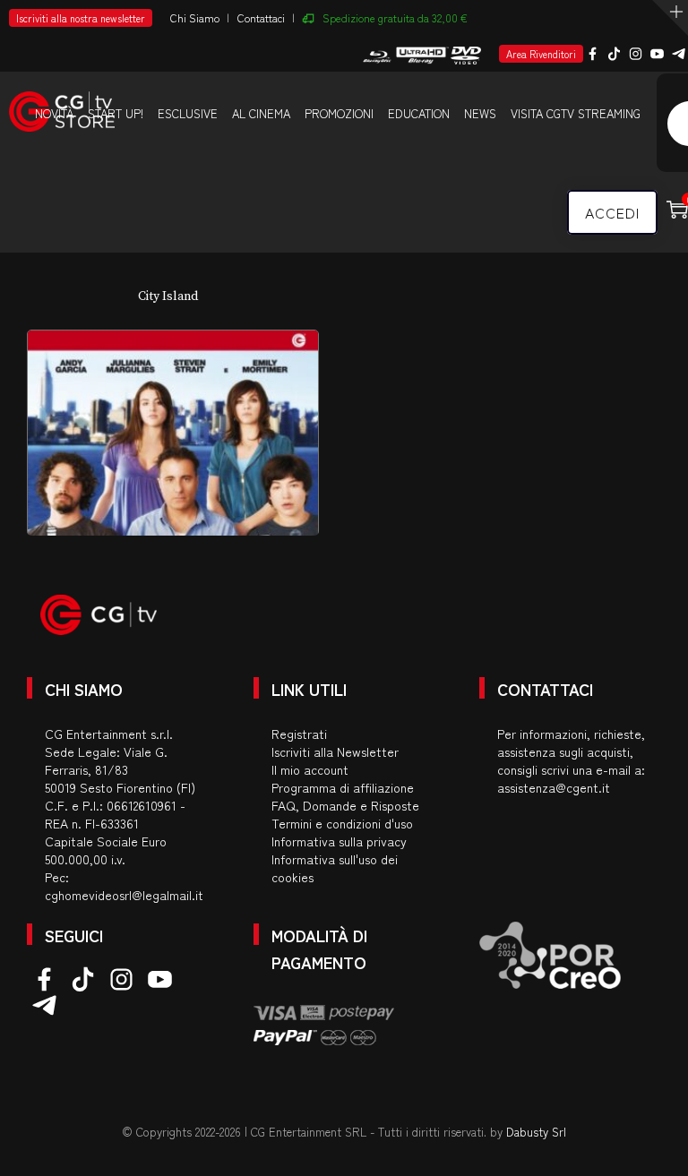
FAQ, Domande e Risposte (345, 805)
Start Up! (115, 113)
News (480, 113)
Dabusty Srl (536, 1131)
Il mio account (309, 769)
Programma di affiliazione (342, 787)
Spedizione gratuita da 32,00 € (395, 17)
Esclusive (188, 113)
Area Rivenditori (541, 54)
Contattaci (261, 17)
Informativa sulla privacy (339, 841)
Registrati (299, 734)
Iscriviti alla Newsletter (335, 751)
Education (419, 113)
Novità (54, 113)
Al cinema (261, 113)
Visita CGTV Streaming (576, 113)
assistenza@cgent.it (553, 787)
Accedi (612, 212)
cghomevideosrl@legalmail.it (124, 895)
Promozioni (339, 113)
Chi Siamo (194, 17)
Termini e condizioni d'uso (342, 823)
